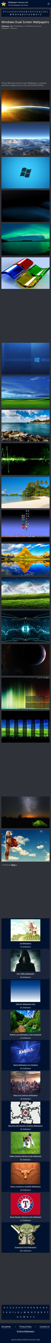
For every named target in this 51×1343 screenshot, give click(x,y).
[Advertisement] (25, 56)
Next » (14, 865)
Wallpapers (5, 26)
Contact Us (45, 1326)
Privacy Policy (25, 1326)
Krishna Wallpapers (25, 1331)
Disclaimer (6, 1326)
